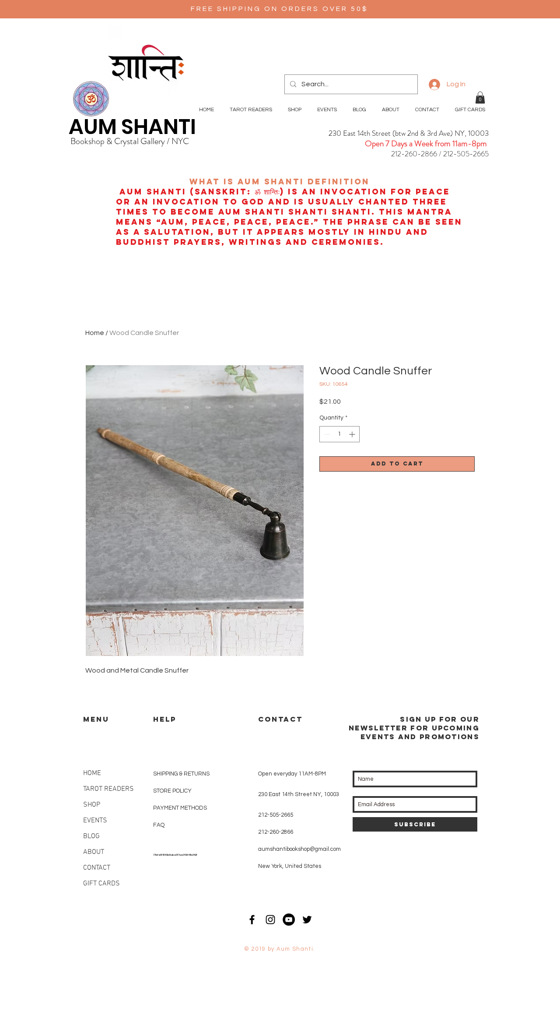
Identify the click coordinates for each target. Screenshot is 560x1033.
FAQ (158, 825)
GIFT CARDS (101, 883)
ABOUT (93, 852)
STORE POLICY (173, 791)
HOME (92, 773)
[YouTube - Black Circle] (289, 919)
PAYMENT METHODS (180, 808)
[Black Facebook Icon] (252, 919)
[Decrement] (326, 434)
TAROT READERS (108, 789)
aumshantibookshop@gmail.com (299, 849)
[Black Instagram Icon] (270, 919)
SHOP (91, 804)
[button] (480, 97)
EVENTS (95, 820)
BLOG (91, 836)
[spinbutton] (339, 434)
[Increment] (352, 434)
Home (94, 332)
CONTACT (96, 868)
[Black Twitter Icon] (307, 919)
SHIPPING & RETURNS (181, 774)
